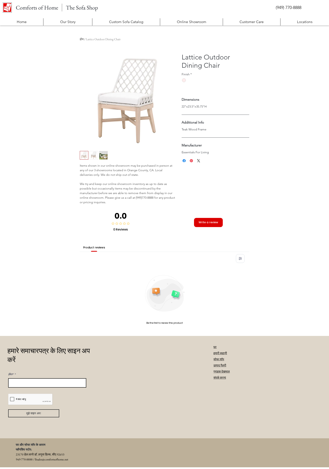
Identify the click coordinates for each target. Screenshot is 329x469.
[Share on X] (198, 160)
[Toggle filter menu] (240, 258)
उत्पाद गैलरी (219, 365)
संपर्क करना (219, 378)
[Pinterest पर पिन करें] (191, 160)
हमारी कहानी (220, 353)
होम (82, 39)
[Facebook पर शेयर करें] (184, 160)
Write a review (208, 222)
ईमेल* (11, 374)
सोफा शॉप (218, 359)
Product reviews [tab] (94, 247)
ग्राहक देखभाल (221, 371)
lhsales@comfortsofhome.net (51, 459)
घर (214, 347)
